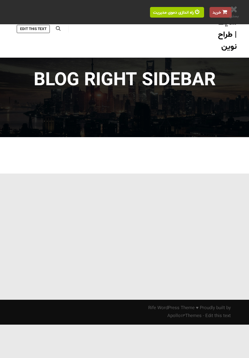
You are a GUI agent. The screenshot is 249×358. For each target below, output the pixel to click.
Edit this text (33, 29)
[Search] (58, 28)
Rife (152, 308)
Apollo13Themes (184, 316)
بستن (234, 16)
